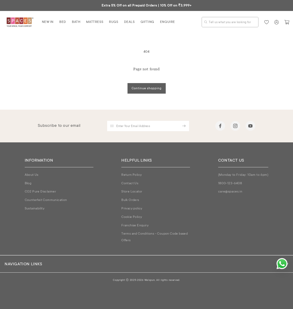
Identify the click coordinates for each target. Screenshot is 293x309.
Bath (76, 22)
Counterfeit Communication (46, 200)
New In (48, 22)
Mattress (94, 22)
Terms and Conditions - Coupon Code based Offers (154, 237)
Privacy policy (131, 209)
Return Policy (131, 175)
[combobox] (230, 22)
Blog (28, 183)
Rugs (113, 22)
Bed (62, 22)
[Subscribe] (184, 126)
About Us (31, 175)
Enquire (167, 22)
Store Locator (131, 192)
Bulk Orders (130, 200)
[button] (48, 22)
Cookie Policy (131, 217)
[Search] (205, 21)
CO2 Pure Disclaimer (40, 192)
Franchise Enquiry (135, 226)
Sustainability (35, 209)
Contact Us (129, 183)
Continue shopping (147, 88)
